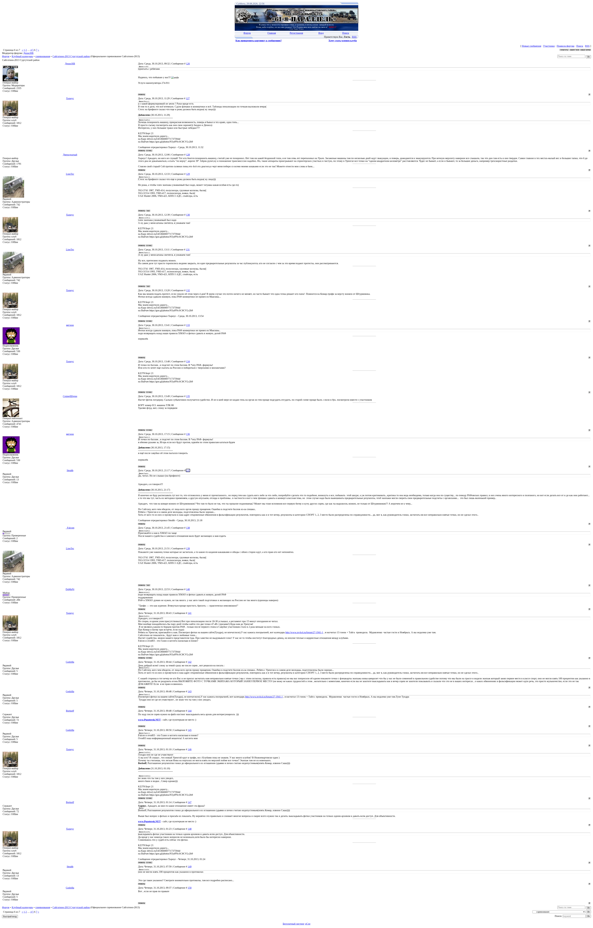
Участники (549, 46)
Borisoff (70, 710)
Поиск (345, 33)
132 (188, 290)
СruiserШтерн (70, 396)
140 (188, 589)
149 (189, 866)
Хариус (70, 98)
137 (188, 470)
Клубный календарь (22, 56)
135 (188, 396)
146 (189, 749)
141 (189, 613)
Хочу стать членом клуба (342, 40)
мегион (70, 325)
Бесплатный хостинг (294, 923)
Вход (321, 33)
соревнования (42, 56)
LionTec (70, 174)
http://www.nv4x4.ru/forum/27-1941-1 (304, 632)
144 (189, 710)
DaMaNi (70, 589)
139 (188, 548)
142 (189, 662)
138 (188, 527)
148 (189, 829)
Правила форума (565, 46)
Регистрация (296, 33)
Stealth (70, 470)
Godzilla (70, 662)
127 (188, 98)
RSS (354, 37)
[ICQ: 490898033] (148, 211)
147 (189, 802)
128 (188, 154)
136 (188, 434)
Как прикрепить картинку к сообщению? (259, 40)
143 (189, 691)
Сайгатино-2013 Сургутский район (71, 56)
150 (189, 887)
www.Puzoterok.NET (149, 719)
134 (188, 361)
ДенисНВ (28, 53)
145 (189, 730)
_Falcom (70, 527)
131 (188, 249)
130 (188, 214)
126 (188, 63)
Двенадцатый (70, 154)
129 (188, 174)
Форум (247, 33)
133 (188, 325)
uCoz (307, 923)
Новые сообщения (531, 46)
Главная (271, 33)
